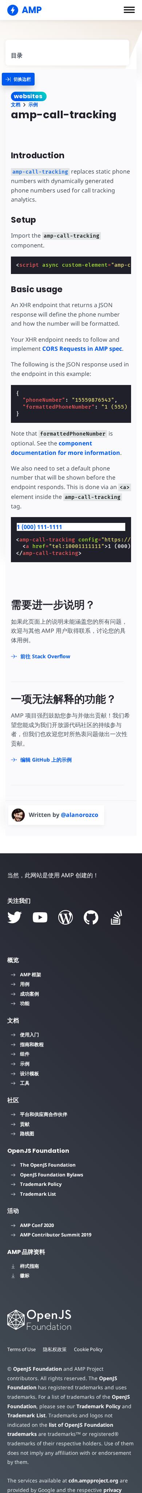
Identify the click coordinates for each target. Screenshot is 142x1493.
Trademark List (38, 1194)
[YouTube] (40, 917)
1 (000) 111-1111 (39, 527)
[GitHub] (91, 917)
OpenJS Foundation (37, 1368)
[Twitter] (14, 917)
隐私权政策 (55, 1349)
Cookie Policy (88, 1349)
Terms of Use (21, 1349)
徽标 (24, 1275)
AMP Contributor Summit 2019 (55, 1234)
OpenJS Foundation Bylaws (51, 1174)
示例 (33, 104)
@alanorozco (79, 815)
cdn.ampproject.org (93, 1480)
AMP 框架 (30, 974)
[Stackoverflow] (116, 917)
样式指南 (29, 1266)
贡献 (24, 1124)
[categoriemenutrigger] (18, 79)
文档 (15, 104)
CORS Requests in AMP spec (82, 349)
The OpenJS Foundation (48, 1165)
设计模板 (29, 1073)
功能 (24, 1003)
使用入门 (29, 1034)
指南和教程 (32, 1044)
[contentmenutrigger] (67, 52)
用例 (24, 984)
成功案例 (29, 993)
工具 (24, 1083)
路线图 (27, 1133)
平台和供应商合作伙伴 (43, 1114)
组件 (24, 1054)
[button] (129, 9)
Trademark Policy (41, 1184)
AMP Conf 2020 (37, 1225)
